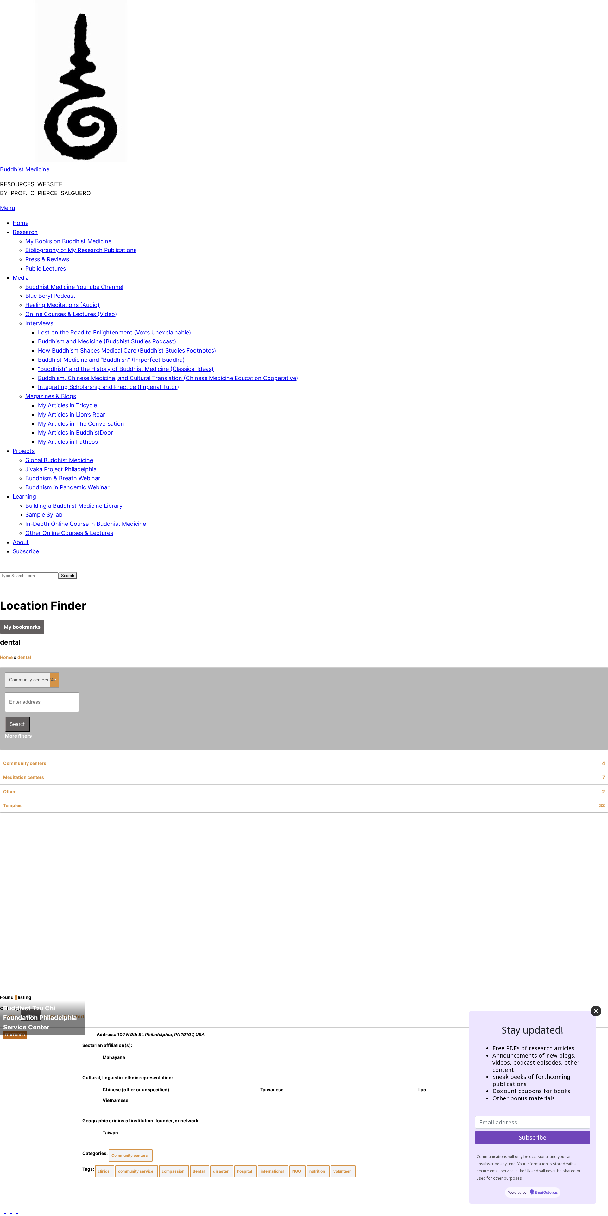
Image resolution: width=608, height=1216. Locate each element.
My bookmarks (22, 627)
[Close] (596, 1011)
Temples (304, 805)
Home (6, 657)
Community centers (304, 763)
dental (24, 657)
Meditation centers (304, 777)
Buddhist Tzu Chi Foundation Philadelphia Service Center (40, 1017)
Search (18, 724)
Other (304, 791)
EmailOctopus (546, 1192)
